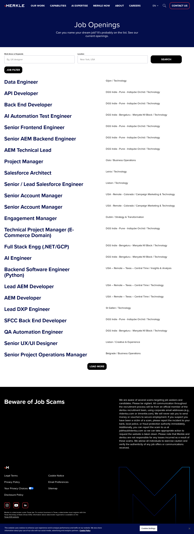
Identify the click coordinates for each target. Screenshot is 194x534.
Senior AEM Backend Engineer (40, 138)
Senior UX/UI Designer (31, 343)
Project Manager (23, 161)
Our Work (38, 5)
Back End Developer (28, 104)
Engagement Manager (30, 218)
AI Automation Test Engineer (38, 116)
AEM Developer (22, 298)
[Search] (164, 5)
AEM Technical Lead (27, 150)
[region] (97, 529)
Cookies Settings (148, 528)
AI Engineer (18, 258)
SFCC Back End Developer (35, 320)
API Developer (21, 93)
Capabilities (58, 5)
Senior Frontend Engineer (34, 127)
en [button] (154, 5)
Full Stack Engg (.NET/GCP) (36, 246)
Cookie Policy (85, 530)
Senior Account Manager (33, 195)
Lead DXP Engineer (27, 309)
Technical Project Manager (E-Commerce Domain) (39, 232)
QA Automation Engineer (33, 332)
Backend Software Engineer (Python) (37, 272)
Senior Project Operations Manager (45, 354)
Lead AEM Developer (29, 286)
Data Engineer (21, 82)
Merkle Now (101, 5)
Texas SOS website (11, 517)
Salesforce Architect (27, 173)
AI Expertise (79, 5)
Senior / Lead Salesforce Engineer (43, 184)
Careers (135, 5)
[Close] (189, 528)
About (119, 5)
